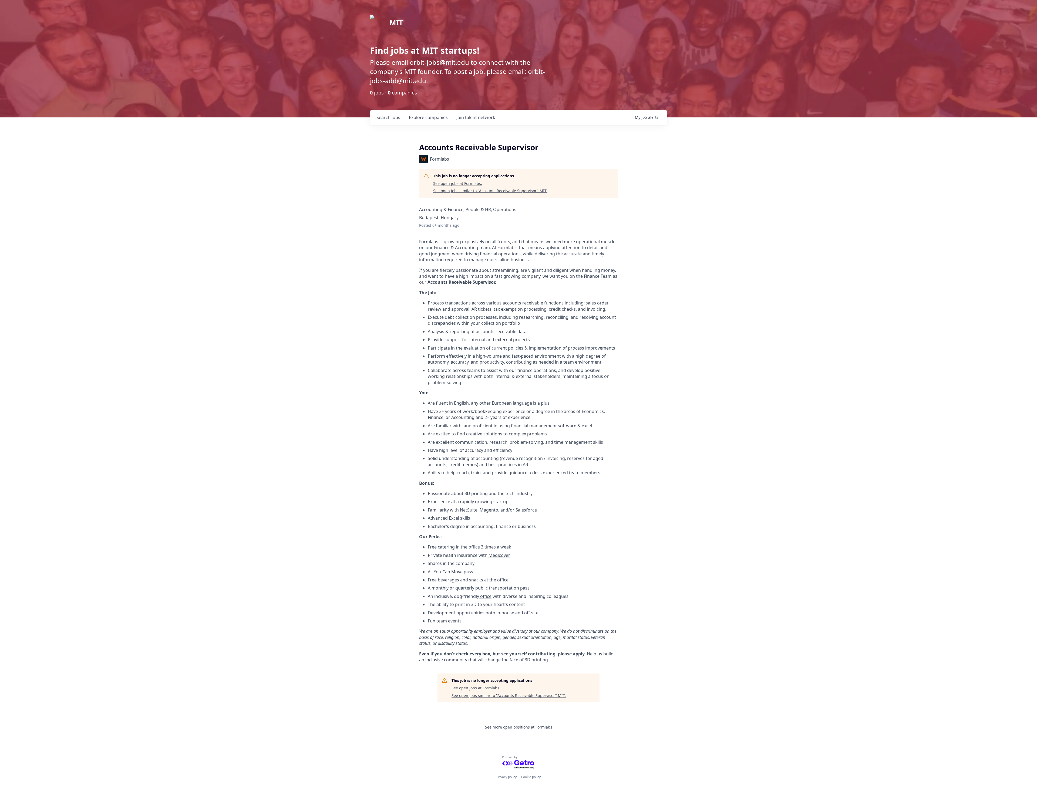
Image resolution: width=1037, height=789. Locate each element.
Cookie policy (531, 777)
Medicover (498, 555)
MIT (396, 23)
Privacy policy (506, 777)
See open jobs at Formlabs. (457, 183)
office (485, 596)
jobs (388, 117)
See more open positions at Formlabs (518, 727)
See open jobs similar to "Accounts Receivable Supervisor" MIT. (490, 190)
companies (428, 117)
